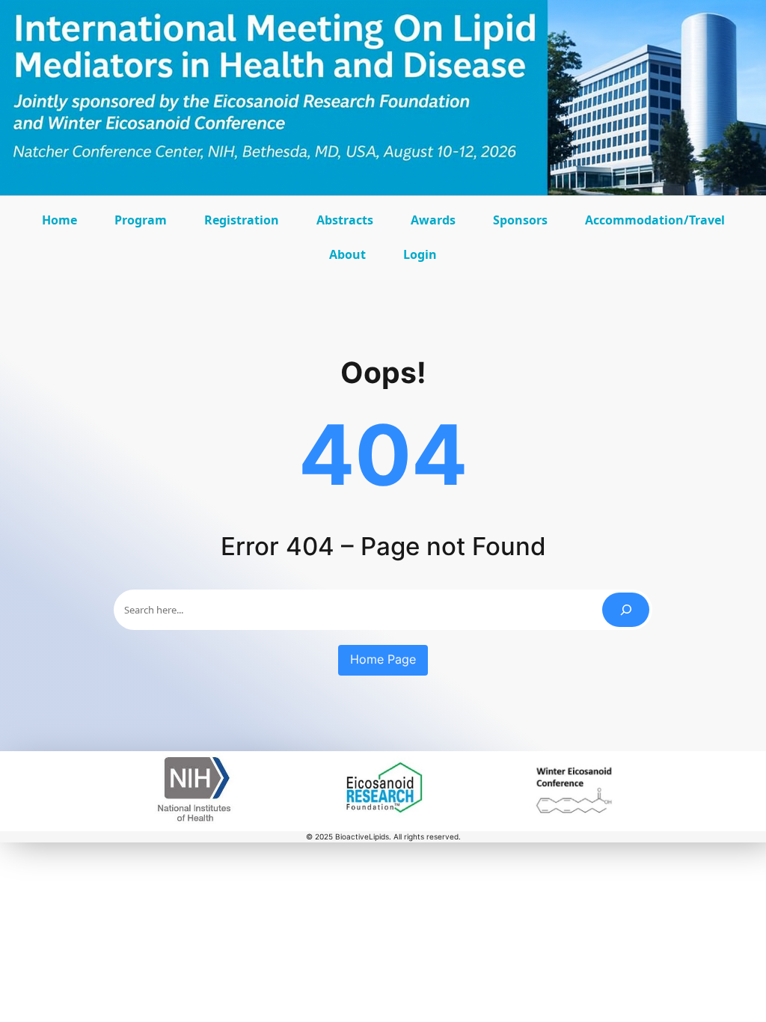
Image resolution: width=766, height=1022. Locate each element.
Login (420, 254)
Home (59, 220)
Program (144, 225)
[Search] (625, 609)
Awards (437, 225)
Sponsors (524, 225)
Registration (241, 220)
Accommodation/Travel (655, 225)
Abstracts (348, 225)
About (351, 259)
